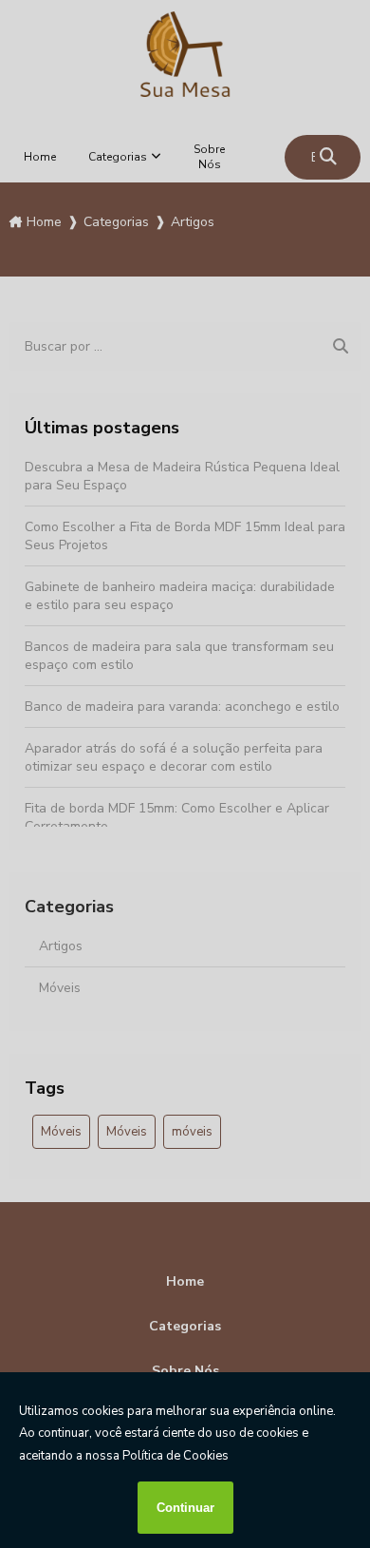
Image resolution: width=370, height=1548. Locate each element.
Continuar (185, 1507)
